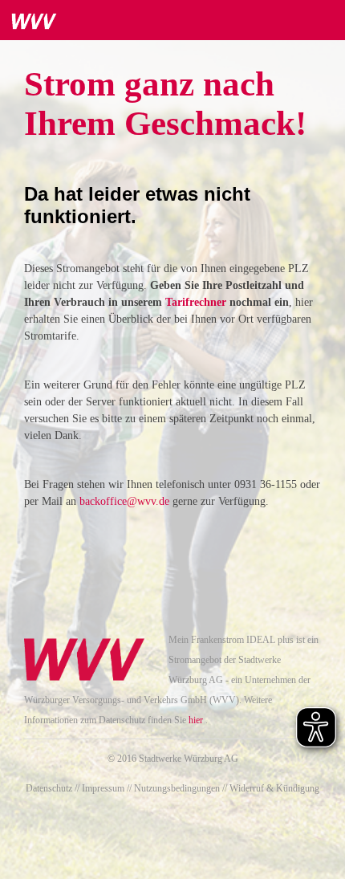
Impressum (103, 788)
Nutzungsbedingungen (177, 788)
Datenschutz (49, 788)
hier (196, 720)
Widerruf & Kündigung (274, 788)
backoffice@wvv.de (124, 501)
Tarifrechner (197, 302)
